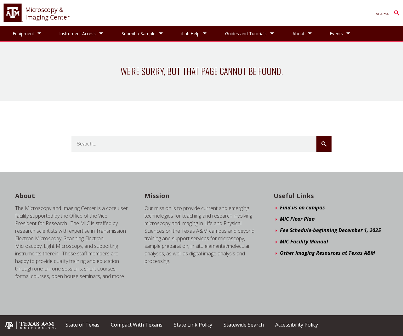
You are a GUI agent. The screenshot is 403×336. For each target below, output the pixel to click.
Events (336, 34)
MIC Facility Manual (304, 241)
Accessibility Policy (296, 324)
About (298, 34)
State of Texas (82, 324)
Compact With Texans (136, 324)
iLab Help (190, 34)
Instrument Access (78, 34)
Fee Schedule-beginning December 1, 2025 (330, 230)
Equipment (23, 34)
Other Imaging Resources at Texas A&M (327, 252)
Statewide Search (244, 324)
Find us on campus (302, 207)
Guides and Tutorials (246, 34)
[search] (201, 144)
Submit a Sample (139, 34)
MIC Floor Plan (297, 218)
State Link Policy (193, 324)
